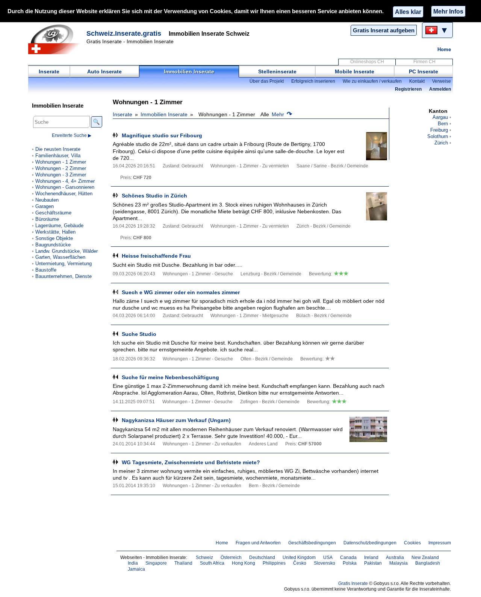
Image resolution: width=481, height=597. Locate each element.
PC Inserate (423, 71)
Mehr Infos (448, 11)
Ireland (371, 557)
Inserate (49, 71)
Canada (348, 557)
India (133, 563)
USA (328, 557)
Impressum (439, 542)
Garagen (44, 206)
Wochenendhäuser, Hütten (63, 193)
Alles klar (408, 11)
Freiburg (439, 130)
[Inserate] (56, 39)
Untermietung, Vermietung (63, 263)
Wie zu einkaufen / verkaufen (372, 81)
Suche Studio (139, 334)
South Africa (212, 563)
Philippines (274, 563)
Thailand (183, 563)
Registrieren (408, 89)
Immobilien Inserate (189, 71)
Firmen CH (424, 61)
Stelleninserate (277, 71)
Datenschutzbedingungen (369, 542)
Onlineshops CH (367, 61)
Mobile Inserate (354, 71)
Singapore (156, 563)
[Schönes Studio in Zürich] (368, 206)
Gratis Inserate (353, 583)
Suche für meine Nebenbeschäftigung (170, 377)
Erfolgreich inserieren (313, 81)
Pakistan (373, 563)
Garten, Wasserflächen (60, 257)
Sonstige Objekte (54, 238)
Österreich (231, 557)
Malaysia (398, 563)
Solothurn (437, 136)
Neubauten (47, 200)
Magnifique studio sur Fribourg (162, 135)
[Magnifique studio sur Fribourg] (368, 146)
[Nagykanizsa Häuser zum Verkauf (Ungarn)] (368, 431)
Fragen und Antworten (258, 542)
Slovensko (324, 563)
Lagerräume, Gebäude (59, 225)
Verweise (441, 81)
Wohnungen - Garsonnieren (64, 187)
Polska (350, 563)
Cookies (412, 542)
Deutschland (262, 557)
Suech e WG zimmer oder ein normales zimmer (181, 292)
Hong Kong (243, 563)
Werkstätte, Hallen (55, 232)
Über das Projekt (267, 81)
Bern (443, 123)
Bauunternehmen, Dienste (63, 276)
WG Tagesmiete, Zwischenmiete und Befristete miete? (191, 462)
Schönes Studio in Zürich (154, 196)
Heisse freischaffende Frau (156, 256)
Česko (299, 563)
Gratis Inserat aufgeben (383, 30)
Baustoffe (45, 270)
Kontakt (417, 81)
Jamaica (136, 569)
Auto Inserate (104, 71)
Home (444, 49)
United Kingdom (299, 557)
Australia (395, 557)
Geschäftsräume (53, 213)
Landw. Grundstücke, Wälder (66, 251)
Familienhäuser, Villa (57, 155)
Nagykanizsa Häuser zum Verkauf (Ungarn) (176, 420)
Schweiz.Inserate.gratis (123, 33)
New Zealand (425, 557)
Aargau (440, 117)
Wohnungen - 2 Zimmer (60, 168)
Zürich (441, 143)
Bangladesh (427, 563)
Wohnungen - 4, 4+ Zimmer (65, 181)
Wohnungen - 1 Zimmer (60, 162)
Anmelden (440, 89)
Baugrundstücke (53, 245)
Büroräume (47, 219)
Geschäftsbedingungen (312, 542)
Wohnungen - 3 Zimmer (60, 175)
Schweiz (204, 557)
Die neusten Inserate (57, 149)
